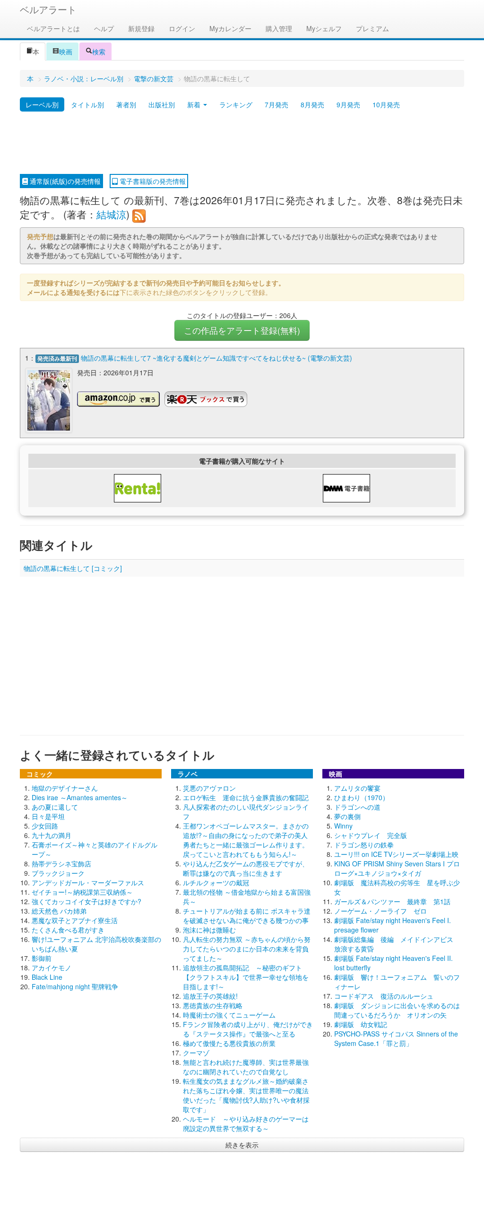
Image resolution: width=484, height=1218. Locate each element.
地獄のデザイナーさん (65, 788)
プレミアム (372, 28)
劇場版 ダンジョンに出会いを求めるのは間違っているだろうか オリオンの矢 (397, 1010)
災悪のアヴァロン (209, 788)
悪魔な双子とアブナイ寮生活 (75, 920)
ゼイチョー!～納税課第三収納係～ (82, 892)
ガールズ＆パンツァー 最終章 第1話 (392, 901)
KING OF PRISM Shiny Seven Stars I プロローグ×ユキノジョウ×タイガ (397, 868)
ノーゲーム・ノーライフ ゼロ (380, 911)
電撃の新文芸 (153, 78)
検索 (98, 51)
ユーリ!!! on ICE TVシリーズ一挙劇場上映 (396, 854)
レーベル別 (42, 104)
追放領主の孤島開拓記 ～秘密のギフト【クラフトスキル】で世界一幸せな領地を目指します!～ (246, 977)
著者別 (126, 104)
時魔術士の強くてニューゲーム (229, 1014)
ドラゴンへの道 (357, 807)
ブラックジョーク (58, 873)
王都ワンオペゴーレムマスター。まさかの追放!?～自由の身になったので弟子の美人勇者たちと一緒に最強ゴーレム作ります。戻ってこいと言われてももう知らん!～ (246, 840)
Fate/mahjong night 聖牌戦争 (75, 986)
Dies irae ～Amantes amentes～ (80, 797)
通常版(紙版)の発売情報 (64, 181)
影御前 (42, 958)
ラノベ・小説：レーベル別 (83, 78)
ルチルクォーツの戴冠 (216, 882)
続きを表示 (242, 1144)
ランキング (235, 104)
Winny (343, 825)
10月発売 (386, 104)
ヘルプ (104, 28)
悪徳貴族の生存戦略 (212, 1005)
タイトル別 (87, 104)
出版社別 (161, 104)
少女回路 (45, 825)
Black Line (47, 977)
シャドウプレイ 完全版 (370, 835)
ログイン (182, 28)
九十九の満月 (51, 835)
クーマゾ (196, 1052)
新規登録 (141, 28)
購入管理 (279, 28)
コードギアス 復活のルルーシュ (383, 996)
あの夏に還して (55, 807)
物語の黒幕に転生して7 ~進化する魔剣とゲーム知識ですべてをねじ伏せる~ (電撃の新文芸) (216, 358)
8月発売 (312, 104)
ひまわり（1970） (361, 797)
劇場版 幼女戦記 (360, 1024)
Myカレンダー (230, 28)
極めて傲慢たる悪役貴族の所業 (229, 1043)
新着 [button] (194, 104)
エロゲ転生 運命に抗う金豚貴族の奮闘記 (246, 797)
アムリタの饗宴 (357, 788)
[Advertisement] (242, 143)
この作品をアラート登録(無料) (242, 330)
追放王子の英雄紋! (210, 996)
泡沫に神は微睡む (209, 929)
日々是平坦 (48, 816)
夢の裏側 (347, 816)
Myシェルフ (324, 28)
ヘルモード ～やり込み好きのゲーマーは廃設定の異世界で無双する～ (246, 1123)
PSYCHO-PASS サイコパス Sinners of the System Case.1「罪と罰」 (396, 1038)
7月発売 (276, 104)
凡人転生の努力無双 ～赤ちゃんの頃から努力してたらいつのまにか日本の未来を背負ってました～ (247, 948)
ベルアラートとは (53, 28)
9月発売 (348, 104)
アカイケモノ (51, 967)
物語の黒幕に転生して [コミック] (73, 568)
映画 (65, 51)
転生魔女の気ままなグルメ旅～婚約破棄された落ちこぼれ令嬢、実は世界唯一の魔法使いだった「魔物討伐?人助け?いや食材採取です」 (246, 1095)
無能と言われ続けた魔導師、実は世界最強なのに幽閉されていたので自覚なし (246, 1066)
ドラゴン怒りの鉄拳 (364, 844)
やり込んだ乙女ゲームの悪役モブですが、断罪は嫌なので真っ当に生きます (246, 868)
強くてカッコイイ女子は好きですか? (86, 901)
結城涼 (111, 214)
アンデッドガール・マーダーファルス (88, 882)
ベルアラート (48, 9)
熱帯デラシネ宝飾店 (61, 863)
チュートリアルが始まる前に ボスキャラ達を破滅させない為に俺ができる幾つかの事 (247, 915)
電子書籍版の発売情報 (152, 181)
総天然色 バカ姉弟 (59, 911)
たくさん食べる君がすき (68, 929)
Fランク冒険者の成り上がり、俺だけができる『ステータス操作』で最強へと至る (248, 1028)
